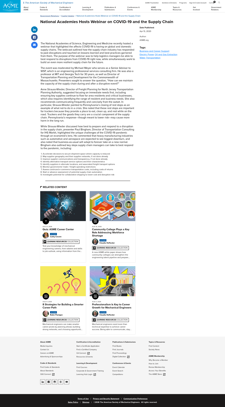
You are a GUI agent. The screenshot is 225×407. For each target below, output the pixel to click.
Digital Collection (119, 357)
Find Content (154, 346)
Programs (183, 3)
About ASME (45, 342)
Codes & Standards (48, 363)
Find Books (117, 346)
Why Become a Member (158, 360)
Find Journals (118, 349)
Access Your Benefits (157, 371)
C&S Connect (45, 374)
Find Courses (81, 367)
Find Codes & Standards (50, 367)
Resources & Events (84, 357)
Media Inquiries (46, 346)
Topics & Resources (157, 342)
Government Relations (49, 16)
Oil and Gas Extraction (166, 54)
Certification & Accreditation (88, 342)
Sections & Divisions (169, 3)
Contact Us (44, 349)
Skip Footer (5, 338)
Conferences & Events (122, 363)
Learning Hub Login (84, 374)
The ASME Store (155, 374)
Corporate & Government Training (90, 371)
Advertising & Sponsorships (51, 357)
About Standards (47, 371)
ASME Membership (157, 356)
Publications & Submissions (124, 342)
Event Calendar (119, 367)
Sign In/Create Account (197, 3)
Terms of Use (83, 399)
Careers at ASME (47, 353)
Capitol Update (67, 16)
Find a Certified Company (86, 349)
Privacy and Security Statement (106, 399)
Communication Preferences (136, 399)
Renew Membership (157, 367)
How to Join (153, 364)
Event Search (118, 371)
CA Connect (81, 353)
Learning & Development (86, 363)
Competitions (118, 374)
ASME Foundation (152, 3)
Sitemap (85, 402)
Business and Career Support (154, 51)
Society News (154, 349)
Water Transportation (150, 57)
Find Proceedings (120, 353)
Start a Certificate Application (87, 346)
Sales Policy (73, 402)
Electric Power (147, 54)
